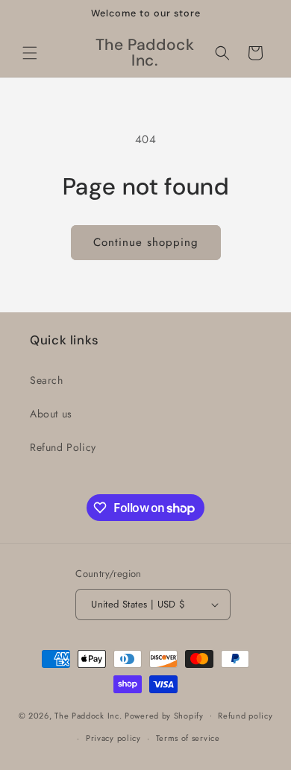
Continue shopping (145, 242)
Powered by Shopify (164, 715)
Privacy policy (113, 738)
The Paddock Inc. (88, 715)
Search (46, 380)
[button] (29, 53)
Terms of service (188, 738)
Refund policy (245, 716)
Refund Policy (63, 447)
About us (51, 413)
